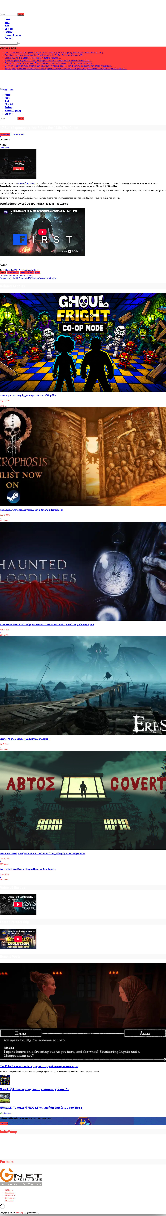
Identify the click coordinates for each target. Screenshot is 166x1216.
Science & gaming (13, 35)
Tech (7, 25)
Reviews (8, 31)
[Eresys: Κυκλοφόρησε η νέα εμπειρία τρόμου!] (83, 685)
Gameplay (30, 270)
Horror (36, 270)
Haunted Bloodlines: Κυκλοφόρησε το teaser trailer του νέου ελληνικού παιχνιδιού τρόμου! (47, 624)
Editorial (9, 28)
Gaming (3, 134)
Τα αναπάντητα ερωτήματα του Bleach (16, 275)
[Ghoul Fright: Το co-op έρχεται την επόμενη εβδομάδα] (83, 342)
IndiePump (19, 1212)
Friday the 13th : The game (16, 270)
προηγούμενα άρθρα (27, 183)
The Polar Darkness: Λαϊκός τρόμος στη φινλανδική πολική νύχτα (39, 1066)
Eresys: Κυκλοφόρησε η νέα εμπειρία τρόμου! (24, 738)
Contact (8, 38)
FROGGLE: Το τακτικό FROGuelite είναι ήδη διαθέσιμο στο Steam (41, 1107)
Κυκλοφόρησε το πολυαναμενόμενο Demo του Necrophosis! (31, 509)
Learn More (4, 1123)
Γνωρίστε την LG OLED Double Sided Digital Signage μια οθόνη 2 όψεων (28, 278)
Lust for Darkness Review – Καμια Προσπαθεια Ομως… (28, 869)
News (7, 22)
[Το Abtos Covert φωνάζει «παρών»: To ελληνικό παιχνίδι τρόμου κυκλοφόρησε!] (83, 800)
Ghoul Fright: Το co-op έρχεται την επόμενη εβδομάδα (28, 395)
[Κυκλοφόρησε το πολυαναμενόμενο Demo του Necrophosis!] (83, 456)
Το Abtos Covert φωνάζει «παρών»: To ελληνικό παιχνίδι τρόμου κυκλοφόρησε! (42, 853)
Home (7, 19)
